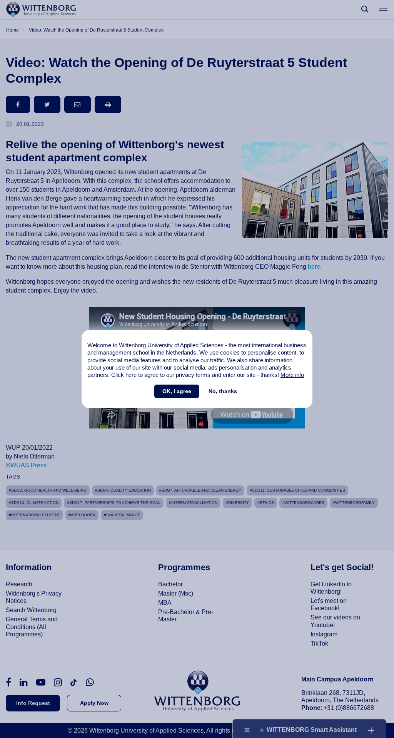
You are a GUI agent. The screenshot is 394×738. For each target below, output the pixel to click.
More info (292, 375)
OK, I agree (176, 391)
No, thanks (223, 391)
